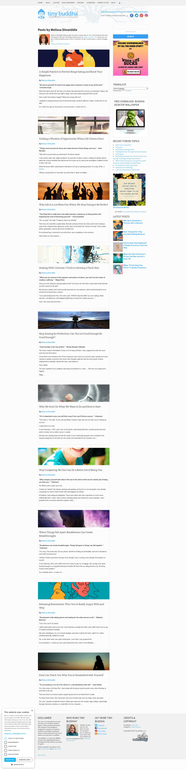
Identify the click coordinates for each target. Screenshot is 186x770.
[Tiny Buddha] (58, 18)
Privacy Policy (45, 749)
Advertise (91, 3)
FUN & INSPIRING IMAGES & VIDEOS (134, 212)
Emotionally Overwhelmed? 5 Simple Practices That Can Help (135, 245)
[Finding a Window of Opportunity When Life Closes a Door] (73, 133)
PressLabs (134, 725)
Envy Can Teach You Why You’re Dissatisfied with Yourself (71, 675)
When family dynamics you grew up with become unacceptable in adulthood (129, 162)
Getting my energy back (124, 149)
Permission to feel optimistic (126, 165)
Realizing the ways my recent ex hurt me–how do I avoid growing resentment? (130, 157)
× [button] (32, 710)
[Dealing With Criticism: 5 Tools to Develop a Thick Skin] (73, 263)
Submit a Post (103, 3)
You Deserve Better (121, 207)
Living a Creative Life (90, 37)
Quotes (56, 3)
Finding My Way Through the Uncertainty (131, 152)
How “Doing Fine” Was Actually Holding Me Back (134, 233)
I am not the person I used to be (127, 170)
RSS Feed (102, 733)
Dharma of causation (123, 145)
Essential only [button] (24, 760)
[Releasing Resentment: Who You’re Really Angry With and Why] (73, 599)
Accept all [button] (10, 760)
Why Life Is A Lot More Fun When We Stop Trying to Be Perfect (73, 204)
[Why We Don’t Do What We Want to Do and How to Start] (73, 401)
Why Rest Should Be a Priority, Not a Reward (133, 221)
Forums (80, 3)
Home (40, 3)
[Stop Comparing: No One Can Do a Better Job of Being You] (73, 465)
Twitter (101, 725)
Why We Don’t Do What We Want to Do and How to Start (70, 406)
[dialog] (18, 738)
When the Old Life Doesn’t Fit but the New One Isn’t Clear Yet (134, 256)
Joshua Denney (135, 727)
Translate (128, 91)
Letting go (119, 154)
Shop (113, 3)
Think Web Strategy (136, 736)
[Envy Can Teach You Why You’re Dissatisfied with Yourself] (73, 670)
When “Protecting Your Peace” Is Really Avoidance (134, 266)
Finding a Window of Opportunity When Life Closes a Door (71, 138)
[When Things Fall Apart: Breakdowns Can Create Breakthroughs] (73, 527)
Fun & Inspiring (68, 3)
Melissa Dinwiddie (48, 80)
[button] (18, 734)
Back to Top (42, 755)
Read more (7, 730)
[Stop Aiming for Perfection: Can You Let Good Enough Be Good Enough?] (73, 328)
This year (118, 147)
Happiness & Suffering (124, 167)
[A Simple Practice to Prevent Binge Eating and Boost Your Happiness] (73, 66)
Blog (48, 3)
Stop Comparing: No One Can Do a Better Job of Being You (70, 470)
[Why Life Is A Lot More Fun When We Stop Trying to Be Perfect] (73, 199)
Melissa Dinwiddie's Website (60, 44)
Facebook (102, 728)
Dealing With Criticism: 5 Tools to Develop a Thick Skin (69, 268)
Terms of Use (57, 749)
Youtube (102, 731)
